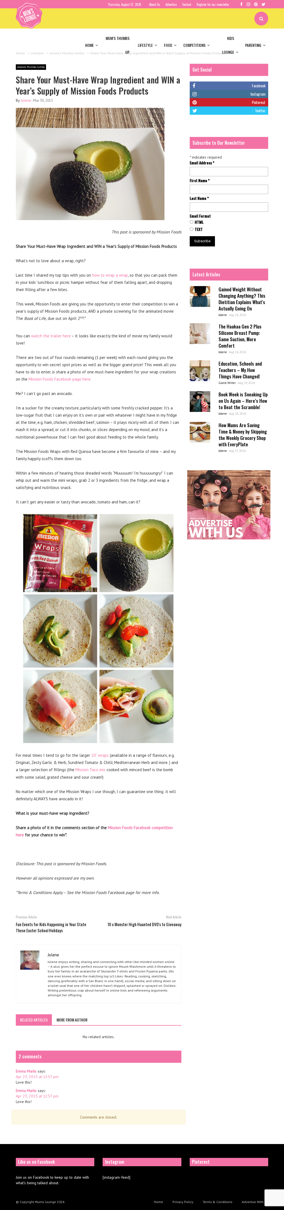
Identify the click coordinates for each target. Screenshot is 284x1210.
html (199, 222)
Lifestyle (145, 45)
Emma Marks (26, 1071)
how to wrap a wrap (110, 275)
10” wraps (100, 755)
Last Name (199, 198)
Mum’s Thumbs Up (118, 45)
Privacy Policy (183, 1202)
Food (168, 45)
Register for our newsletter (213, 4)
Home (89, 45)
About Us (154, 4)
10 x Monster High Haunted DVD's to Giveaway (144, 924)
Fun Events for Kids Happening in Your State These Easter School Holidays (51, 927)
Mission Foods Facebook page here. (60, 379)
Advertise (171, 4)
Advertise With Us (255, 1202)
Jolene (26, 100)
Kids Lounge (228, 45)
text (199, 229)
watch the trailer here (51, 335)
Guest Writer (227, 383)
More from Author (72, 1020)
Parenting (253, 45)
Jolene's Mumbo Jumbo (31, 67)
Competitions (194, 45)
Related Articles (34, 1020)
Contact (186, 4)
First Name (200, 180)
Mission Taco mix (90, 769)
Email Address (202, 162)
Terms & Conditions (217, 1202)
